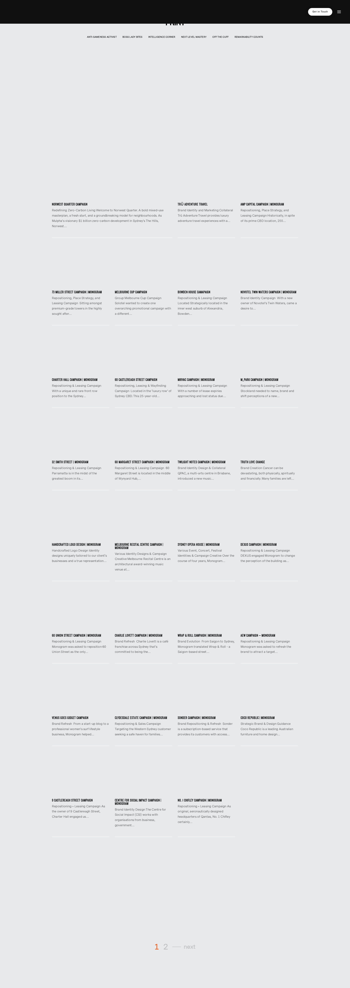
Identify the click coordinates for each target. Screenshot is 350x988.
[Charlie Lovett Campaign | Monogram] (143, 609)
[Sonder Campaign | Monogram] (206, 691)
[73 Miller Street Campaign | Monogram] (80, 265)
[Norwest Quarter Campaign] (112, 178)
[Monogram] (16, 12)
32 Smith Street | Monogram (70, 462)
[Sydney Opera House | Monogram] (206, 518)
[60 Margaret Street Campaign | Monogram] (143, 435)
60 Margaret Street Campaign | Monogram (142, 462)
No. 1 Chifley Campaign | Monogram (200, 800)
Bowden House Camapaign (194, 292)
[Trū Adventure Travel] (206, 178)
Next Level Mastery (194, 37)
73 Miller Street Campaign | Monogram (77, 292)
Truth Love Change (253, 462)
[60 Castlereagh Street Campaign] (143, 353)
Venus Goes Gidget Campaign (70, 718)
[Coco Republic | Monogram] (269, 691)
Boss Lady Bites (132, 37)
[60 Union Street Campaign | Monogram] (80, 609)
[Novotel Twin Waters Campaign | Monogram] (269, 265)
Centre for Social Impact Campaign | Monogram (138, 802)
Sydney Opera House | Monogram (199, 544)
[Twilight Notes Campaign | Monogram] (206, 435)
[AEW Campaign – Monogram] (269, 609)
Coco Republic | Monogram (258, 718)
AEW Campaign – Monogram (258, 635)
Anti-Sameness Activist (102, 37)
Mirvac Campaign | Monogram (196, 379)
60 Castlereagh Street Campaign (136, 379)
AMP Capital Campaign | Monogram (262, 204)
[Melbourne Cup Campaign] (143, 265)
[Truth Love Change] (269, 435)
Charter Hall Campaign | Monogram (75, 379)
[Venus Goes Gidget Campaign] (80, 691)
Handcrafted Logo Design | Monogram (76, 544)
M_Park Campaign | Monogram (259, 379)
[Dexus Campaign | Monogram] (269, 518)
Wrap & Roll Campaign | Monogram (200, 635)
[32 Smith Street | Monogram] (80, 435)
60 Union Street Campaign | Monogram (76, 635)
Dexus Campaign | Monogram (259, 544)
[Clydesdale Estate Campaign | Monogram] (143, 691)
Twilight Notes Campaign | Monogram (201, 462)
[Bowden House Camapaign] (206, 265)
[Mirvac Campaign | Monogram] (206, 353)
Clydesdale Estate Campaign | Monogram (141, 718)
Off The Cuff (220, 37)
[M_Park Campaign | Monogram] (269, 353)
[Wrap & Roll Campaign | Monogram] (206, 609)
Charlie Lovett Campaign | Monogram (138, 635)
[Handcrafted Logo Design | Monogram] (80, 518)
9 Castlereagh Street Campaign (72, 800)
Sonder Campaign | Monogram (197, 718)
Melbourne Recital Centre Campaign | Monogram (139, 546)
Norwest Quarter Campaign (70, 204)
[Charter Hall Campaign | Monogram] (80, 353)
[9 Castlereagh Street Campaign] (80, 774)
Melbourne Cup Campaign (131, 292)
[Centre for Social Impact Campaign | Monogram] (143, 774)
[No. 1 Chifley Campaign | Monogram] (206, 774)
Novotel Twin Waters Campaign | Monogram (268, 292)
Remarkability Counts (249, 37)
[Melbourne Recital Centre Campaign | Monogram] (143, 518)
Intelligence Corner (161, 37)
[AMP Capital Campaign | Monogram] (269, 178)
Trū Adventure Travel (193, 204)
